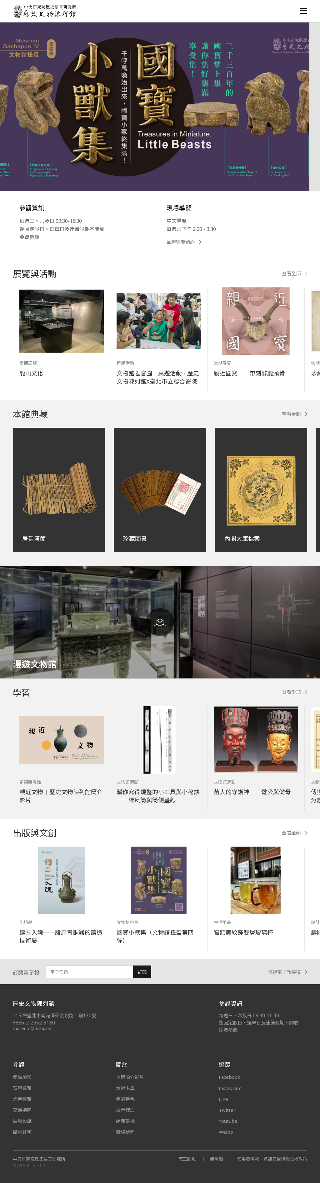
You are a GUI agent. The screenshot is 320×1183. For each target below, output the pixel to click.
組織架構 (125, 1121)
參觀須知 (22, 1077)
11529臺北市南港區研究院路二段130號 (54, 1015)
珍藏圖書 (135, 538)
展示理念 (125, 1110)
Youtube (228, 1121)
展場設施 (22, 1121)
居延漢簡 (34, 538)
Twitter (227, 1110)
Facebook (229, 1077)
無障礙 (216, 1159)
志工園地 (187, 1159)
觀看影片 (40, 157)
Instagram (230, 1088)
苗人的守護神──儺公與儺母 (252, 792)
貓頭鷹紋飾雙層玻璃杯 (243, 932)
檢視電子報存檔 (284, 972)
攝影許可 (22, 1132)
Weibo (226, 1132)
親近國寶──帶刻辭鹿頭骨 (249, 373)
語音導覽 (22, 1099)
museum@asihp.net (33, 1028)
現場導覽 (22, 1088)
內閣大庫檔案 (242, 538)
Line (223, 1099)
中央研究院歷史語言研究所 (39, 1159)
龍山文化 (31, 373)
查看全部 (291, 273)
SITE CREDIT (36, 1165)
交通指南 (22, 1110)
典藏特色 (125, 1099)
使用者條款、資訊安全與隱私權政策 (272, 1159)
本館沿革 (125, 1088)
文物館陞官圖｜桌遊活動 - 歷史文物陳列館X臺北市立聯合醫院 (158, 377)
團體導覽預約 (181, 242)
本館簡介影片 (130, 1077)
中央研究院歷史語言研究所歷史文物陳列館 (44, 11)
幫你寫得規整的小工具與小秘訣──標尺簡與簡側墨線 (158, 796)
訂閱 (142, 972)
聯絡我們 (125, 1132)
